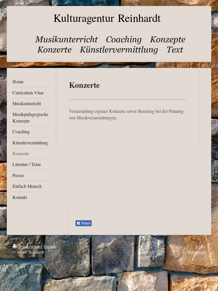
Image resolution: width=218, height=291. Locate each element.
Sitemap (49, 246)
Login (201, 246)
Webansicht (196, 252)
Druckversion (29, 246)
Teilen (85, 223)
